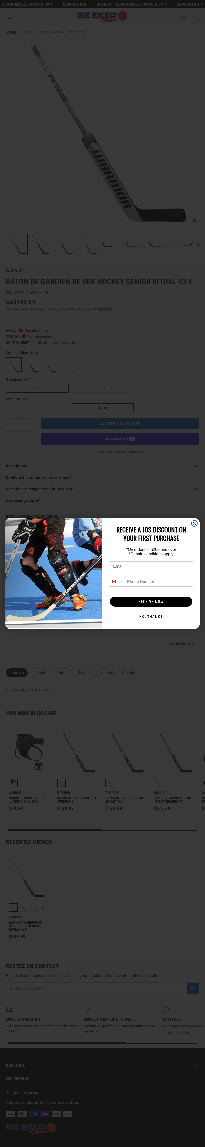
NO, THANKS (151, 616)
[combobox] (117, 581)
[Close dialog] (195, 523)
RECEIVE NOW (151, 602)
